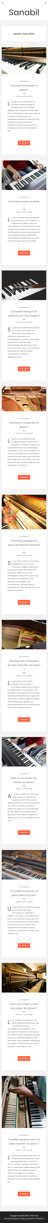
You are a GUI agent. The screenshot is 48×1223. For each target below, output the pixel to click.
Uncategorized (24, 81)
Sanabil (24, 12)
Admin (30, 96)
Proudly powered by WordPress (31, 1218)
